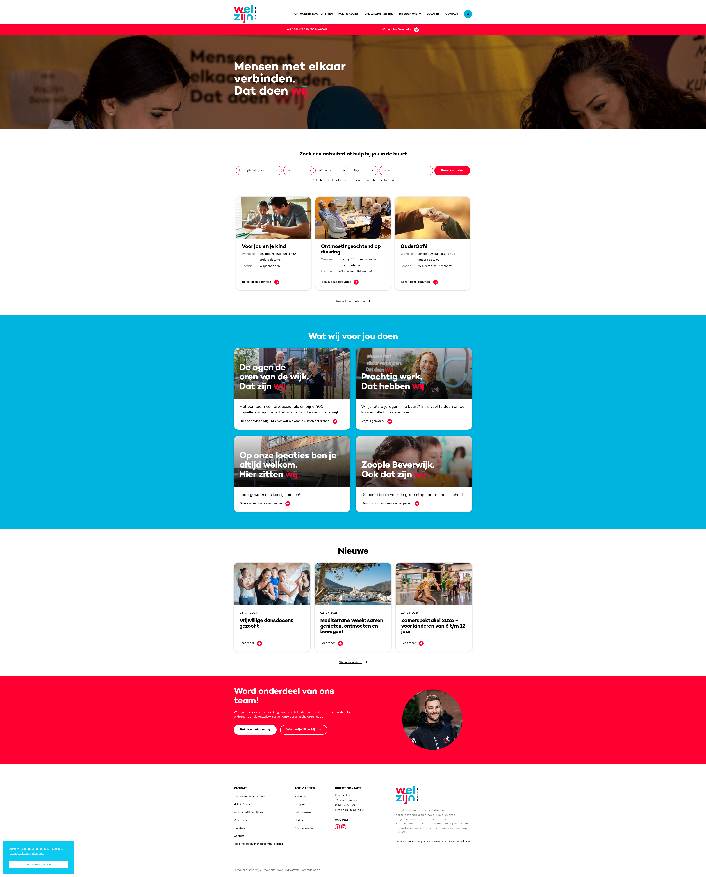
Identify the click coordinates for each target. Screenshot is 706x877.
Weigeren (38, 853)
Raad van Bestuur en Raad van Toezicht (258, 844)
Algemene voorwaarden (432, 841)
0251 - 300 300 (345, 805)
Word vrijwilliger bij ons (303, 729)
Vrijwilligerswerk (378, 14)
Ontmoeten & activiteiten (313, 14)
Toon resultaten (452, 170)
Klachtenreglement (460, 841)
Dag (356, 170)
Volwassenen (303, 812)
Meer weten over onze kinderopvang (387, 503)
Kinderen (300, 796)
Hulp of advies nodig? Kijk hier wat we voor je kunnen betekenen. (285, 421)
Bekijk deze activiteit (256, 282)
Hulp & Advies (348, 14)
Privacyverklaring (405, 841)
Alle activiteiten (304, 828)
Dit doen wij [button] (408, 14)
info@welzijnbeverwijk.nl (350, 810)
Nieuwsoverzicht (350, 662)
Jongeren (300, 804)
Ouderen (300, 820)
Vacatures (240, 820)
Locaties (433, 14)
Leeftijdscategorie (252, 170)
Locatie (291, 170)
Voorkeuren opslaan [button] (38, 864)
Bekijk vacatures (252, 729)
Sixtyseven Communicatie (302, 870)
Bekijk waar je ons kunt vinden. (261, 503)
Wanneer (325, 170)
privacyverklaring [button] (20, 853)
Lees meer (247, 643)
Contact (451, 14)
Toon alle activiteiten (350, 301)
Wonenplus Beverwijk (396, 29)
